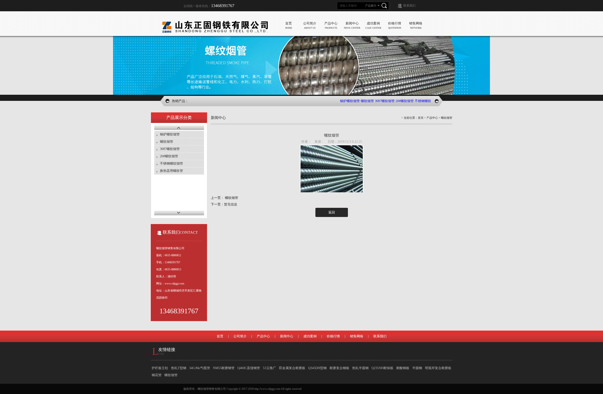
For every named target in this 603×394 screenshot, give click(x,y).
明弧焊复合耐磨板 (438, 368)
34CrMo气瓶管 (199, 368)
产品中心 (432, 117)
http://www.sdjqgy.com (267, 388)
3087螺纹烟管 (378, 101)
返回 (331, 212)
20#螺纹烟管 (398, 101)
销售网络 (356, 336)
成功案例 (310, 336)
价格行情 (333, 336)
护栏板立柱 (160, 368)
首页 (421, 117)
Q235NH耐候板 (382, 368)
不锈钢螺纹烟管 (419, 101)
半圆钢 (417, 368)
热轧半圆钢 (360, 368)
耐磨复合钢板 (339, 368)
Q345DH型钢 (317, 368)
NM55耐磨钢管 (224, 368)
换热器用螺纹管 (171, 171)
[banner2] (301, 65)
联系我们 (409, 5)
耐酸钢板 (402, 368)
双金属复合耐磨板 (292, 368)
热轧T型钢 (178, 368)
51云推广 (269, 368)
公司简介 (240, 336)
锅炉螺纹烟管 (343, 101)
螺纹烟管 (360, 101)
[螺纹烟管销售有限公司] (214, 27)
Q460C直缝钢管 (248, 368)
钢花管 (157, 375)
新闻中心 (286, 336)
